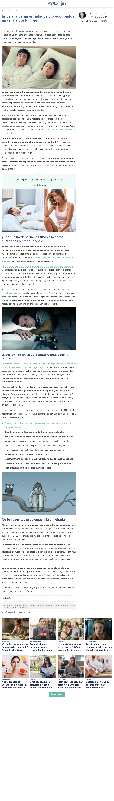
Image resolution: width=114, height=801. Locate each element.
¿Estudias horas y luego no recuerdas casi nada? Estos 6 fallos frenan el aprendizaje (15, 647)
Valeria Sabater (101, 16)
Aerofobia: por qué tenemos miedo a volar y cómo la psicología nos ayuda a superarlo (99, 647)
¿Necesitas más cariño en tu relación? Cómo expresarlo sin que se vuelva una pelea (70, 647)
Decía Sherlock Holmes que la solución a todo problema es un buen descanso (37, 266)
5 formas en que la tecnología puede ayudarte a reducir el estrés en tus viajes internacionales (41, 685)
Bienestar (6, 679)
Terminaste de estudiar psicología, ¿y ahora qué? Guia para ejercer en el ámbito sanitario (70, 685)
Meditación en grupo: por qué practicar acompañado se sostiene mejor (97, 685)
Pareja (60, 642)
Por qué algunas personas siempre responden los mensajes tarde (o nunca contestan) (43, 647)
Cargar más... (57, 694)
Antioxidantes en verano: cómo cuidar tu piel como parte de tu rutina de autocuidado (14, 685)
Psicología (6, 642)
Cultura (4, 11)
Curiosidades (13, 11)
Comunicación (35, 642)
